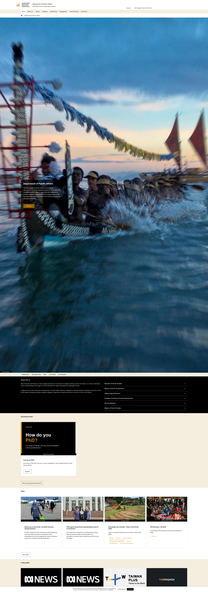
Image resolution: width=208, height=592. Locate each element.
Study (38, 11)
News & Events (74, 11)
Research (45, 11)
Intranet (128, 8)
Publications (53, 11)
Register (27, 471)
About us (28, 206)
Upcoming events (36, 374)
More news (25, 554)
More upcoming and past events (31, 483)
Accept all (130, 589)
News (45, 374)
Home (23, 11)
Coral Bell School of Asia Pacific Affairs (43, 6)
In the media (52, 374)
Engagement (63, 11)
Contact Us (84, 11)
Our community (62, 374)
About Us (30, 11)
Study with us (25, 374)
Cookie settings (121, 589)
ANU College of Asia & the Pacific (142, 8)
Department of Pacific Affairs (42, 4)
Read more (111, 589)
